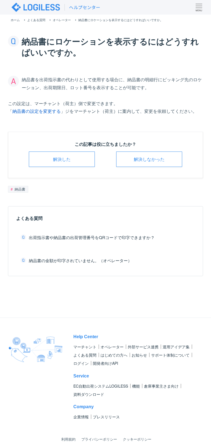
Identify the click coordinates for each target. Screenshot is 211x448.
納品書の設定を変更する (36, 111)
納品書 (19, 189)
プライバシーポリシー (99, 439)
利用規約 (68, 439)
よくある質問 (84, 355)
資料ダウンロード (88, 394)
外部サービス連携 (143, 346)
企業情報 (81, 416)
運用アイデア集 (176, 346)
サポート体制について (170, 355)
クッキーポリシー (137, 439)
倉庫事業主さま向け (161, 386)
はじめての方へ (114, 355)
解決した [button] (62, 159)
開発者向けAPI (105, 363)
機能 (136, 386)
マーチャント (84, 346)
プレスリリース (106, 416)
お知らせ (139, 355)
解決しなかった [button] (149, 159)
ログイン (81, 363)
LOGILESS (100, 386)
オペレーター (112, 346)
